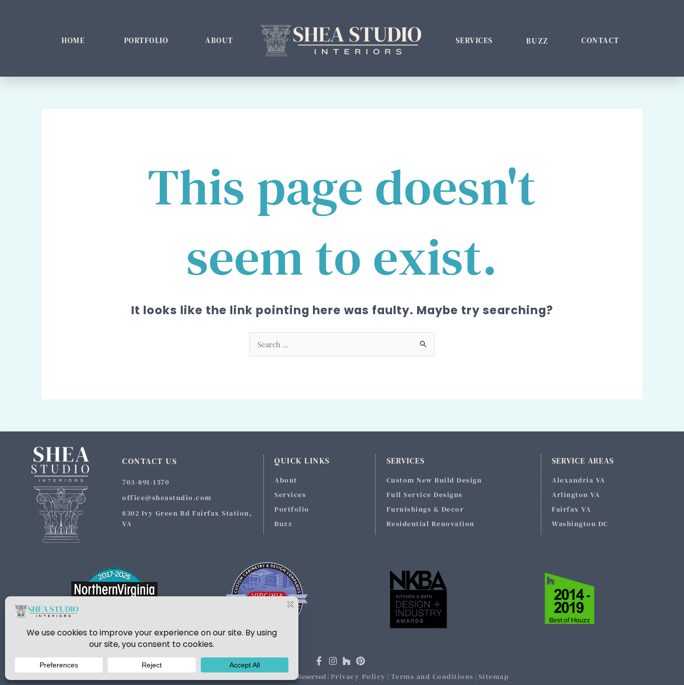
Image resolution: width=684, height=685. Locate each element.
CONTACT (600, 40)
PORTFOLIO (146, 40)
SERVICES (474, 40)
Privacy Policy (358, 676)
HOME (73, 40)
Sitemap (494, 676)
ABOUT (219, 40)
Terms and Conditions (432, 676)
